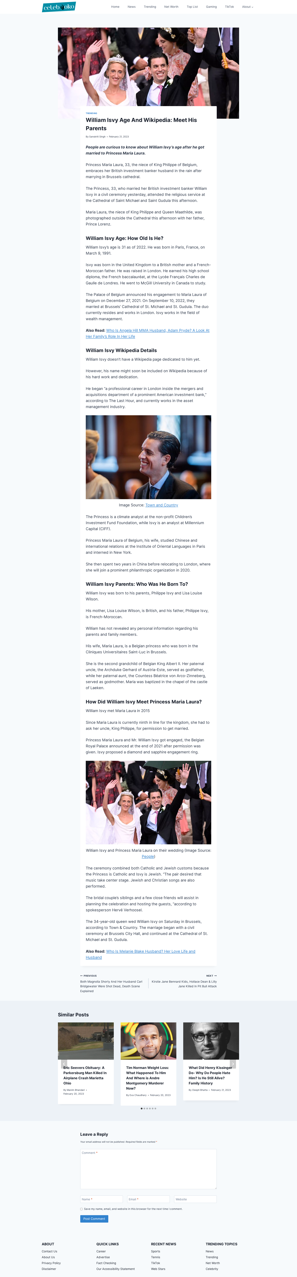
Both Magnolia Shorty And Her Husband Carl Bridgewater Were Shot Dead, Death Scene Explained (111, 983)
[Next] (233, 1064)
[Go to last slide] (64, 1064)
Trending (150, 6)
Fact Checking (106, 1263)
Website (181, 1199)
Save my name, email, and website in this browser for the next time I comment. (133, 1209)
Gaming (211, 6)
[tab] (141, 1108)
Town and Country (161, 505)
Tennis (155, 1257)
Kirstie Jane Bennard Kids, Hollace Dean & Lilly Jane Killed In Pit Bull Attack (184, 981)
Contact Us (49, 1251)
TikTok (229, 6)
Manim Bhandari (76, 1090)
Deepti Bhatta (200, 1090)
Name (87, 1199)
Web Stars (158, 1269)
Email (134, 1199)
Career (101, 1251)
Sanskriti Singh (97, 136)
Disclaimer (49, 1269)
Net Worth (171, 6)
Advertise (103, 1257)
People (148, 856)
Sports (155, 1251)
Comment (90, 1153)
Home (115, 6)
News (132, 6)
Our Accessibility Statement (115, 1269)
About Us (48, 1257)
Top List (192, 6)
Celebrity (212, 1269)
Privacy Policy (51, 1263)
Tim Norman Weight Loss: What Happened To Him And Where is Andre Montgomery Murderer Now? (147, 1078)
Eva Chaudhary (138, 1095)
